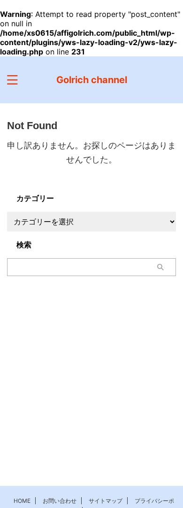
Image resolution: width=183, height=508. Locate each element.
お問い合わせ (59, 500)
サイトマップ (105, 500)
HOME (22, 500)
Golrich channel (91, 79)
